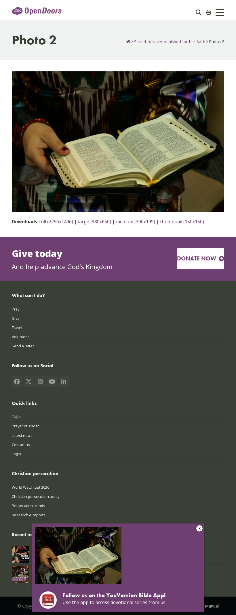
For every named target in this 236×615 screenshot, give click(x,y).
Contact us (21, 444)
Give (16, 318)
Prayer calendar (25, 426)
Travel (17, 327)
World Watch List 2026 (30, 487)
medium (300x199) (135, 221)
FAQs (16, 416)
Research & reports (28, 514)
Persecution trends (28, 505)
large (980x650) (94, 221)
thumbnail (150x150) (182, 221)
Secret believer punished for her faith (169, 41)
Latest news (22, 435)
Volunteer (20, 336)
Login (16, 453)
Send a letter (23, 346)
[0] (209, 12)
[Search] (198, 12)
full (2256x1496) (56, 221)
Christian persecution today (35, 496)
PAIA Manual (207, 606)
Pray (15, 309)
